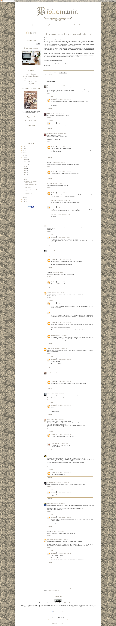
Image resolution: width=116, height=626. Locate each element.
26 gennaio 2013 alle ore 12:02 (64, 472)
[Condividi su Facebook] (64, 73)
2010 (24, 199)
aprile (25, 174)
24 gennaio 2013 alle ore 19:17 (58, 162)
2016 (24, 152)
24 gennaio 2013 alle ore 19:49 (64, 146)
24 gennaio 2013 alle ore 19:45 (64, 99)
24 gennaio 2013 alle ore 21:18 (58, 272)
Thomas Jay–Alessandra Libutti (30, 184)
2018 (24, 148)
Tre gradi (30, 83)
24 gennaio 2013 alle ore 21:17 (59, 250)
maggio (25, 172)
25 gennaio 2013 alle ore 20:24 (61, 443)
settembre (26, 164)
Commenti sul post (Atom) (53, 590)
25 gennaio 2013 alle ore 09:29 (63, 214)
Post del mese (31, 74)
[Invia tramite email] (60, 73)
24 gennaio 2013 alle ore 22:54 (64, 381)
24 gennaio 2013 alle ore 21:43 (57, 292)
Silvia (48, 292)
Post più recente (47, 588)
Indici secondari (61, 25)
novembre (26, 161)
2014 (24, 155)
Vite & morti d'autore (31, 76)
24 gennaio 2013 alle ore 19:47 (64, 123)
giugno (25, 170)
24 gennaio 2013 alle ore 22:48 (61, 372)
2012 (24, 195)
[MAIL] (27, 34)
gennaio (26, 179)
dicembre (26, 159)
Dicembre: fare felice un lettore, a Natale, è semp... (31, 193)
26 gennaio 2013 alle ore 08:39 (58, 503)
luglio (25, 168)
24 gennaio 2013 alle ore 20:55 (63, 200)
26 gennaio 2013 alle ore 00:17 (63, 482)
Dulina (48, 419)
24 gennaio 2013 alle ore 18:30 (59, 133)
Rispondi (49, 93)
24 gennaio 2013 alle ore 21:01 (62, 225)
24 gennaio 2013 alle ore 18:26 (57, 113)
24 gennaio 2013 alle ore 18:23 (58, 85)
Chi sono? (35, 25)
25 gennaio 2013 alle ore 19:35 (64, 322)
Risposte (51, 96)
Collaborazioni (30, 120)
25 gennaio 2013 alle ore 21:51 (61, 335)
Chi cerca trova (30, 79)
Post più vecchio (89, 588)
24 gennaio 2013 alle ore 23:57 (61, 312)
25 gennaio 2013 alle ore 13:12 (57, 419)
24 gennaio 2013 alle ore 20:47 (64, 192)
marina (49, 503)
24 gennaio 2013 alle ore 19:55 (59, 183)
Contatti (73, 25)
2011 (24, 197)
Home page (68, 588)
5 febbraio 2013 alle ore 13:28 (61, 539)
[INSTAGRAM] (34, 34)
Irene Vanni (49, 183)
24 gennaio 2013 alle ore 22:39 (64, 207)
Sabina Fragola (50, 348)
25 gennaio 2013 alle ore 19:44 (64, 405)
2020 (24, 146)
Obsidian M (49, 250)
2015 (24, 154)
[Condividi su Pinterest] (66, 73)
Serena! (49, 454)
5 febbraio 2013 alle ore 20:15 (64, 553)
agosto (25, 166)
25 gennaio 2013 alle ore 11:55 (57, 393)
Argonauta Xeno (51, 225)
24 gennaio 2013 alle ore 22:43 (64, 259)
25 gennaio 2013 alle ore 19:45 (64, 434)
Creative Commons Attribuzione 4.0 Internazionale (66, 602)
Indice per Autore (47, 25)
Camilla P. (53, 99)
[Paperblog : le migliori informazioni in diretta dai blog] (31, 207)
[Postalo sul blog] (61, 73)
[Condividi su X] (63, 73)
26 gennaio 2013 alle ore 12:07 (64, 517)
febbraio (26, 177)
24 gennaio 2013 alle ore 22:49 (64, 303)
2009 (24, 201)
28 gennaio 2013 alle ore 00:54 (58, 531)
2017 (24, 150)
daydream (49, 133)
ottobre (25, 163)
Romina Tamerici (51, 539)
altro (50, 74)
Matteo (49, 393)
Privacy (81, 25)
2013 (24, 157)
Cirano (48, 113)
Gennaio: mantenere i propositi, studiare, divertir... (30, 182)
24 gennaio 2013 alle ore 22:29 (61, 348)
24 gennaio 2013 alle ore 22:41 (64, 237)
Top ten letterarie (30, 81)
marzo (25, 176)
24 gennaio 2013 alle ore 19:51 (64, 171)
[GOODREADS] (30, 34)
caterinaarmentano (51, 482)
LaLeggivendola (51, 372)
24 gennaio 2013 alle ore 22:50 (64, 359)
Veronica (49, 85)
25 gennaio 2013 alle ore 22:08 (58, 454)
